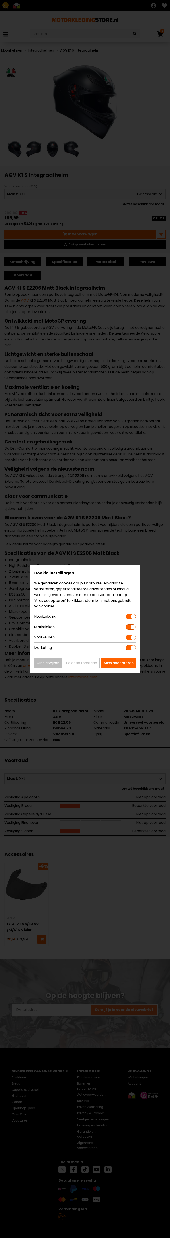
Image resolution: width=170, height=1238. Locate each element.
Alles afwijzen (47, 662)
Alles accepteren (119, 662)
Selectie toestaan (81, 662)
